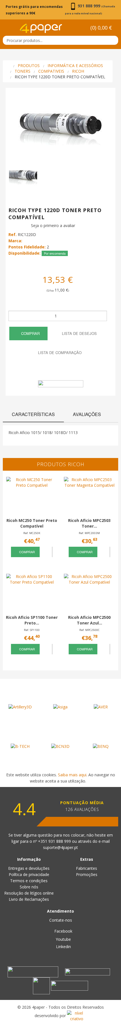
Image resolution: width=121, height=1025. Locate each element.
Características (33, 414)
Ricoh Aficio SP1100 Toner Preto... (32, 620)
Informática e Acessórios (75, 65)
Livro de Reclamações (29, 899)
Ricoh (78, 71)
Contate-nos (60, 920)
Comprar (30, 333)
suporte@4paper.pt (60, 847)
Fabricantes (86, 868)
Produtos (29, 65)
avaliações (87, 414)
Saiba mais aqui (72, 774)
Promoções (86, 874)
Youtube (63, 939)
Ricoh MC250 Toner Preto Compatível (31, 523)
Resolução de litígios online (29, 893)
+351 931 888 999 (55, 841)
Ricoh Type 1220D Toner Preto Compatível (60, 76)
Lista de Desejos (79, 333)
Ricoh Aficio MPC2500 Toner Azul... (89, 620)
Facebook (62, 931)
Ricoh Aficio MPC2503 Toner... (89, 523)
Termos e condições (29, 880)
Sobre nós (29, 887)
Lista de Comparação (59, 352)
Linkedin (63, 946)
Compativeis (51, 71)
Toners (22, 71)
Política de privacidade (29, 874)
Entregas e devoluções (29, 868)
